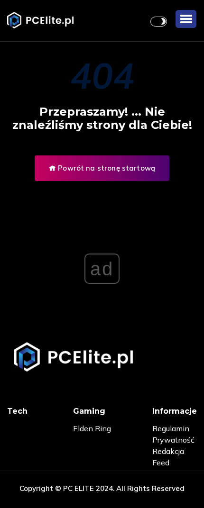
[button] (186, 19)
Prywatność (173, 439)
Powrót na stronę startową (105, 167)
